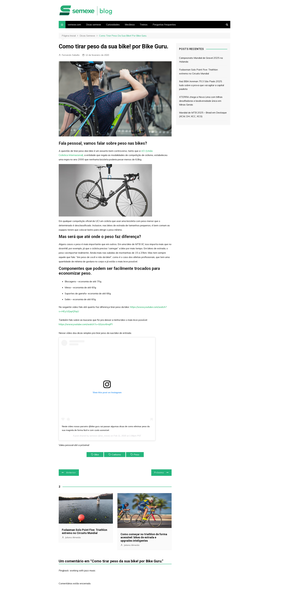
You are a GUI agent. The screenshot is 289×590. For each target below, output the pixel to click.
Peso (136, 454)
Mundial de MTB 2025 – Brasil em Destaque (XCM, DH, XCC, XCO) (203, 114)
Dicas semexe (93, 24)
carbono (116, 454)
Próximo (159, 472)
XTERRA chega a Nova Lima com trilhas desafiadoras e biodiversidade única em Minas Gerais (200, 100)
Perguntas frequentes (164, 24)
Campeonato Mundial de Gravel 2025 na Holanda (201, 59)
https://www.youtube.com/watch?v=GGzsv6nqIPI (86, 324)
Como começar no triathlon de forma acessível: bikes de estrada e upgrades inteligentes (144, 537)
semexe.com (74, 24)
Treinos (144, 24)
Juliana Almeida (73, 537)
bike (96, 454)
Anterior (71, 472)
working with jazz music (82, 570)
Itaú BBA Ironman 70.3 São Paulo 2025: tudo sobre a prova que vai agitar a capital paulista (201, 85)
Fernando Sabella (70, 55)
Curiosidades (113, 24)
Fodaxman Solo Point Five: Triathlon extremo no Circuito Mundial (84, 531)
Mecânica (130, 24)
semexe (93, 435)
